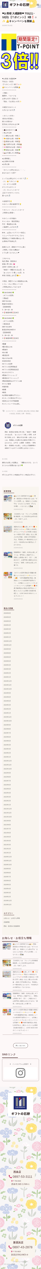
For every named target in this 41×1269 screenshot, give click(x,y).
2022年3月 (7, 797)
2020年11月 (7, 860)
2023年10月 (8, 721)
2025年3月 (7, 669)
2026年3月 (7, 629)
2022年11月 (7, 765)
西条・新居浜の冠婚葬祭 (12, 926)
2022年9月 (7, 773)
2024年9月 (7, 693)
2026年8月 (7, 613)
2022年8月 (7, 777)
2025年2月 (7, 673)
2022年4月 (7, 793)
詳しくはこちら (20, 1045)
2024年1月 (7, 713)
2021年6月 (7, 833)
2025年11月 (7, 645)
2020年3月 (7, 892)
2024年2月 (7, 709)
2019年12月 (8, 900)
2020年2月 (7, 896)
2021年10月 (8, 817)
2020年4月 (7, 888)
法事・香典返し (26, 413)
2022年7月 (7, 781)
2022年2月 (7, 801)
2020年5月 (7, 884)
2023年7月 (7, 733)
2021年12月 (8, 809)
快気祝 (32, 411)
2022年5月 (7, 789)
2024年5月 (7, 701)
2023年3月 (7, 749)
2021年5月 (7, 837)
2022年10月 (8, 769)
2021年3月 (7, 845)
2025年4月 (7, 665)
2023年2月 (7, 753)
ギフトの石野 (18, 425)
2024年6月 (7, 697)
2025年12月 (8, 641)
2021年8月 (7, 825)
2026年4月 (7, 625)
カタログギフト (11, 411)
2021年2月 (7, 849)
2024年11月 (7, 685)
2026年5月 (7, 621)
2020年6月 (7, 880)
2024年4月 (7, 705)
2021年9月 (7, 821)
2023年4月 (7, 745)
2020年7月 (7, 877)
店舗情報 (7, 922)
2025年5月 (7, 661)
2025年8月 (7, 653)
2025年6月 (7, 657)
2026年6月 (7, 617)
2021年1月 (7, 853)
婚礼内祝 (27, 411)
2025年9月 (7, 649)
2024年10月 (8, 689)
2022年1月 (7, 805)
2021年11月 (7, 813)
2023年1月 (7, 757)
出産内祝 (20, 411)
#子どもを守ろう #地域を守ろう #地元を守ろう (18, 475)
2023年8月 (7, 729)
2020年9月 (7, 868)
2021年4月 (7, 840)
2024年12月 (8, 681)
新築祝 (18, 413)
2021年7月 (7, 829)
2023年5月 (7, 741)
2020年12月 (8, 857)
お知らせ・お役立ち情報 (12, 918)
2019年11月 (7, 904)
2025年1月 (7, 677)
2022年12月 (8, 761)
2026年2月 (7, 633)
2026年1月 (7, 637)
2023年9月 (7, 725)
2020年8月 (7, 873)
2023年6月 (7, 737)
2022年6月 (7, 785)
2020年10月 (8, 864)
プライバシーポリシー (20, 1262)
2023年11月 (7, 717)
